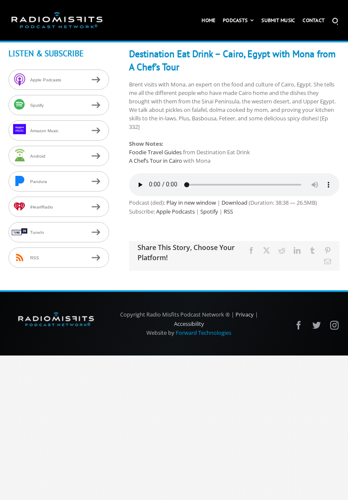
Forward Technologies (203, 332)
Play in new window (191, 202)
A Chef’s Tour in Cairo (155, 160)
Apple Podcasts (175, 211)
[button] (335, 20)
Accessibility (189, 324)
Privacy (245, 314)
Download (234, 202)
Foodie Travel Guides (155, 152)
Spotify (209, 211)
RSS (228, 211)
